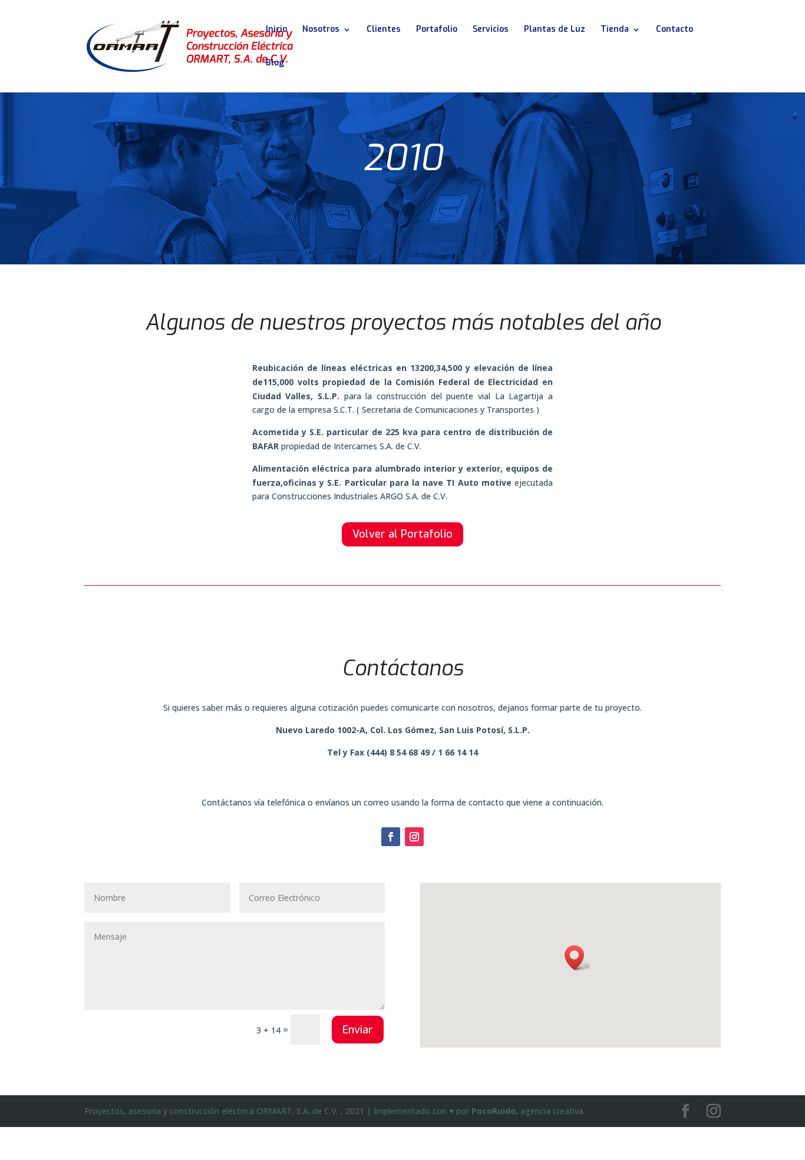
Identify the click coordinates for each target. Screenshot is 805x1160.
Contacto (674, 30)
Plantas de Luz (554, 30)
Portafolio (436, 30)
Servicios (491, 30)
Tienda (615, 30)
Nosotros (320, 30)
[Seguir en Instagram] (414, 836)
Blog (275, 63)
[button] (578, 957)
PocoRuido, (494, 1110)
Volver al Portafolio (402, 534)
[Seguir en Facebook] (390, 836)
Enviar (357, 1030)
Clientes (384, 30)
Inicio (276, 30)
